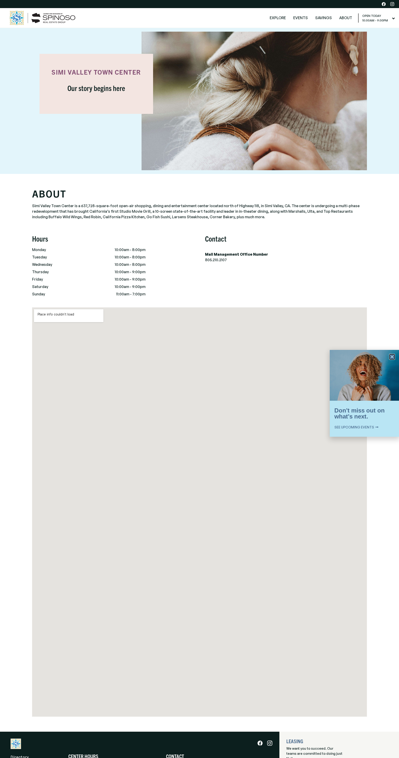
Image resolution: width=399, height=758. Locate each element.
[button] (392, 357)
